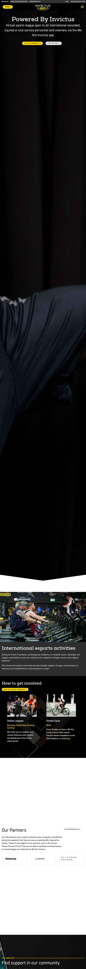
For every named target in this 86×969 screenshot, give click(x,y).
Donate (7, 7)
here (68, 738)
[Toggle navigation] (82, 7)
